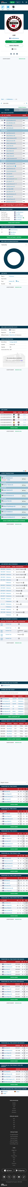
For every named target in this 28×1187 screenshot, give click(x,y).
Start (2, 99)
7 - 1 (24, 417)
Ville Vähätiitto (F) (7, 478)
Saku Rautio (13, 232)
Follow (14, 41)
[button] (14, 41)
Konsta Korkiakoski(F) (11, 171)
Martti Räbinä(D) (10, 150)
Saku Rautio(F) (9, 191)
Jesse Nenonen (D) (6, 711)
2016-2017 (3, 596)
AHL (14, 1124)
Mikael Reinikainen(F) (11, 194)
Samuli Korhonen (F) (8, 495)
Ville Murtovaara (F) (8, 863)
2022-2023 (3, 577)
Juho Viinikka (19, 219)
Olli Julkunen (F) (6, 685)
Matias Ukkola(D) (10, 156)
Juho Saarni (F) (7, 799)
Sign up (12, 2)
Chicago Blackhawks (14, 1134)
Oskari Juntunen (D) (8, 860)
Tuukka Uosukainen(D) (11, 158)
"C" (16, 184)
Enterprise (14, 1163)
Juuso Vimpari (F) (7, 794)
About (14, 1152)
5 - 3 (24, 422)
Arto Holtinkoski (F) (8, 966)
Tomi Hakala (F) (7, 1071)
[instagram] (14, 54)
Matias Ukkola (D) (6, 703)
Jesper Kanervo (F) (7, 490)
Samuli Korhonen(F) (10, 168)
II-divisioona (15, 38)
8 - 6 (24, 414)
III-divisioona (8, 596)
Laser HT (14, 698)
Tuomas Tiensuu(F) (10, 199)
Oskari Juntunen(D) (10, 140)
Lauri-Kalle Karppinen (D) (9, 1079)
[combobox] (3, 103)
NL (14, 1128)
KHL (14, 1120)
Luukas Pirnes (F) (6, 706)
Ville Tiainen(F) (9, 196)
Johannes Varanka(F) (11, 201)
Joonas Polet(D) (9, 145)
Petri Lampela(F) (10, 176)
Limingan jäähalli (13, 342)
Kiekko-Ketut (12, 335)
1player (4, 1093)
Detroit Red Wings (14, 1136)
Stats (21, 110)
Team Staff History (14, 222)
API (14, 1159)
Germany (14, 1110)
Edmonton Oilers (14, 1138)
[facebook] (17, 54)
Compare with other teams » (21, 205)
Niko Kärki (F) (7, 791)
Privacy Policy (14, 1156)
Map (18, 281)
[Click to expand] (26, 113)
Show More (14, 427)
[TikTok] (24, 1177)
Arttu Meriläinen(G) (10, 123)
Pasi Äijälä (18, 214)
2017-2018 (3, 593)
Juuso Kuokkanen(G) (11, 120)
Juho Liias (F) (7, 883)
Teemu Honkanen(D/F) (11, 138)
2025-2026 (3, 569)
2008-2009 (3, 598)
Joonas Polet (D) (7, 501)
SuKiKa (8, 479)
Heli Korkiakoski (19, 216)
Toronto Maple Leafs (14, 1143)
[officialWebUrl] (11, 54)
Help (14, 1154)
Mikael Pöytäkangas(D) (11, 148)
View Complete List (14, 716)
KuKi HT (14, 703)
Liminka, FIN (11, 281)
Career (14, 1165)
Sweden (14, 1103)
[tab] (7, 110)
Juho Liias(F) (9, 181)
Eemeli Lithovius (14, 229)
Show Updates (14, 45)
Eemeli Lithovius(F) (10, 184)
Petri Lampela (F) (7, 824)
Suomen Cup (8, 624)
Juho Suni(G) (9, 125)
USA (14, 1106)
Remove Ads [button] (22, 58)
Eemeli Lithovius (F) (8, 796)
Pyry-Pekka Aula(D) (10, 133)
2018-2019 (3, 590)
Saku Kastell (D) (7, 858)
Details (24, 479)
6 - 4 (24, 425)
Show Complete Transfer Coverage (14, 520)
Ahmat (14, 711)
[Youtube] (19, 1177)
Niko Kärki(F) (9, 173)
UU (13, 706)
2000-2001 (3, 604)
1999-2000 (3, 609)
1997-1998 (3, 612)
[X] (9, 1177)
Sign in (18, 2)
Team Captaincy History (14, 237)
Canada (14, 1104)
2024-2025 (3, 571)
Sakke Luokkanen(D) (11, 143)
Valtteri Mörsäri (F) (8, 994)
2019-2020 (3, 588)
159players (5, 1091)
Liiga (14, 1126)
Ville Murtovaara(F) (10, 186)
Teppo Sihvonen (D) (8, 866)
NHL (14, 1118)
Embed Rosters (22, 107)
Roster (7, 110)
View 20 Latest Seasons (14, 739)
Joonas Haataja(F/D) (10, 163)
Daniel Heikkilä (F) (7, 511)
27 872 (15, 49)
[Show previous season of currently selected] (1, 103)
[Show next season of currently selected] (26, 103)
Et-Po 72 (14, 701)
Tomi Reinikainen (19, 212)
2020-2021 (3, 585)
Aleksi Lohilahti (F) (8, 910)
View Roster (9, 726)
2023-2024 (3, 574)
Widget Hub (14, 1150)
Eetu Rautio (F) (5, 698)
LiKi (10, 332)
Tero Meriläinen (19, 217)
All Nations (14, 1112)
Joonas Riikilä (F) (7, 801)
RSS (14, 1161)
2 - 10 (25, 419)
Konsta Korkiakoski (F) (9, 517)
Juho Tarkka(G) (9, 128)
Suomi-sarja (20, 698)
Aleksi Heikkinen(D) (10, 135)
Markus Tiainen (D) (8, 484)
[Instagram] (14, 1177)
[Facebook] (4, 1177)
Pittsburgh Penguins (14, 1142)
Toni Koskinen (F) (6, 701)
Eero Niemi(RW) (9, 189)
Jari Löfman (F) (7, 902)
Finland (14, 1108)
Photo (14, 1157)
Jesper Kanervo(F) (10, 166)
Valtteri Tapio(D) (10, 153)
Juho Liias (13, 234)
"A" (13, 181)
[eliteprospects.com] (4, 2)
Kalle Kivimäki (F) (5, 708)
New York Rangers (14, 1140)
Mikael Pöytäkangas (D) (9, 506)
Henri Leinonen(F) (10, 178)
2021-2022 (3, 580)
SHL (14, 1122)
